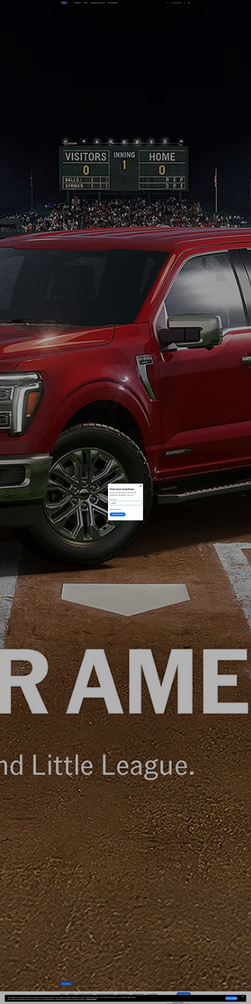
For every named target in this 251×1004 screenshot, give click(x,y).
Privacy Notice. (92, 999)
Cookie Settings (231, 998)
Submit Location (117, 514)
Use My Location (115, 509)
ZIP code (113, 500)
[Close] (140, 486)
